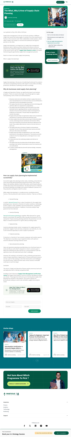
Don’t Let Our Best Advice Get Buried (55, 35)
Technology (6, 409)
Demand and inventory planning (11, 215)
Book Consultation (53, 60)
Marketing (6, 411)
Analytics (5, 407)
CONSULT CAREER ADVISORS (17, 384)
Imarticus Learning (12, 17)
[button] (37, 360)
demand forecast (13, 202)
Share (21, 24)
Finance (5, 405)
